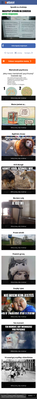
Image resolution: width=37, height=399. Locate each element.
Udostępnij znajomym (19, 46)
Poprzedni (9, 53)
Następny (27, 53)
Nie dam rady (18, 198)
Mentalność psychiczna (18, 70)
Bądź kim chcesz (18, 134)
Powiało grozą (18, 254)
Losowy (19, 53)
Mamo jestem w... (18, 104)
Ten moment (18, 323)
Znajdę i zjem (18, 288)
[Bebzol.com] (9, 2)
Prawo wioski (18, 233)
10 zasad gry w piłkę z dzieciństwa (18, 357)
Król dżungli (18, 165)
